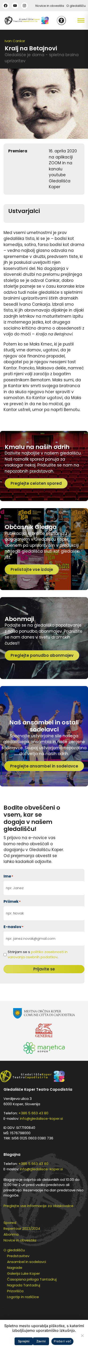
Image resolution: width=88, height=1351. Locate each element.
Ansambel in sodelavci (26, 1261)
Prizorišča (15, 1291)
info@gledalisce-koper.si (41, 1118)
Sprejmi (23, 1341)
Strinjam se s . (38, 954)
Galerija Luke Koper (23, 1273)
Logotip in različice (23, 1296)
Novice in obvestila (49, 6)
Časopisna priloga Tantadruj (32, 1279)
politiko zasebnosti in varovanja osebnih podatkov (38, 954)
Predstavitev (18, 1255)
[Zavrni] (82, 1335)
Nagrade (14, 1267)
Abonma (11, 1234)
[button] (77, 20)
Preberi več (62, 1341)
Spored (10, 1222)
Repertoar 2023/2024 (22, 1228)
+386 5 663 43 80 (33, 1113)
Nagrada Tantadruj (23, 1285)
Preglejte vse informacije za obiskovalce (38, 1205)
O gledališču (76, 6)
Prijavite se (44, 969)
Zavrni (41, 1341)
